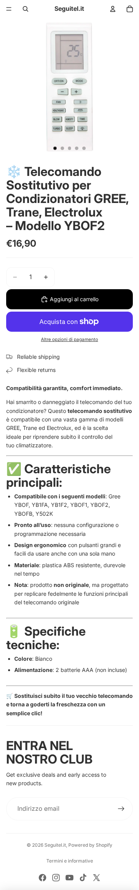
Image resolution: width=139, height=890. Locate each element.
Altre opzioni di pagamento (69, 339)
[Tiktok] (83, 877)
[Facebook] (42, 877)
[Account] (112, 8)
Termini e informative (69, 861)
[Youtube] (69, 877)
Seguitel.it (55, 845)
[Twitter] (96, 877)
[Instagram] (56, 877)
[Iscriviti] (121, 809)
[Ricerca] (25, 8)
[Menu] (9, 9)
